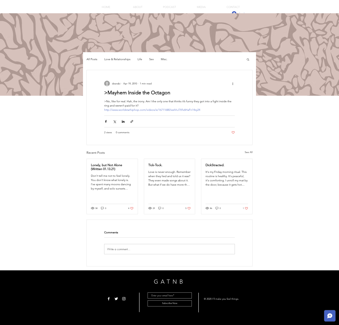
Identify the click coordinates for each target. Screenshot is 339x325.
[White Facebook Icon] (108, 299)
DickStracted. (215, 165)
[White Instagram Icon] (124, 299)
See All (248, 152)
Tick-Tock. (155, 165)
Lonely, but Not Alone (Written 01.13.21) (106, 167)
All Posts (92, 59)
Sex (151, 59)
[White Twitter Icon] (116, 299)
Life (140, 59)
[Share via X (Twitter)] (114, 121)
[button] (248, 59)
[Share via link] (131, 121)
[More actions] (233, 83)
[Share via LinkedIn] (123, 121)
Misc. (164, 59)
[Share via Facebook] (106, 121)
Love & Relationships (117, 59)
